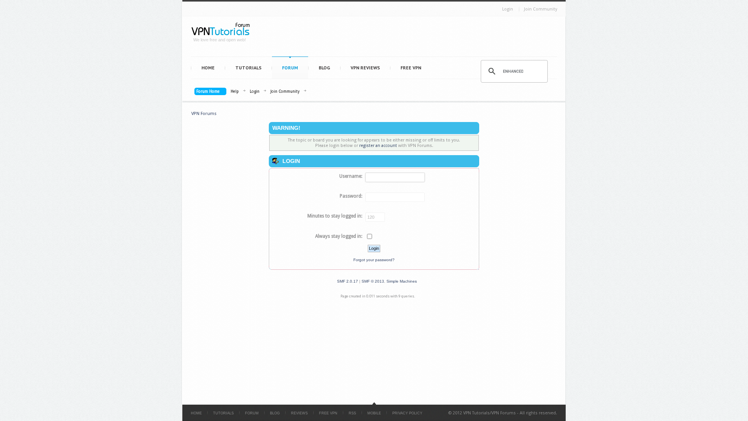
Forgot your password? (374, 260)
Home (208, 68)
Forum (290, 68)
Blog (324, 68)
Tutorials (248, 68)
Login (507, 9)
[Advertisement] (407, 38)
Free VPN (410, 68)
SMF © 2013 (373, 281)
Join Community (540, 9)
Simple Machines (401, 281)
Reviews (299, 413)
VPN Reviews (365, 68)
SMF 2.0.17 (347, 281)
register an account (378, 145)
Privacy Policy (407, 413)
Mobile (374, 413)
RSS (352, 413)
